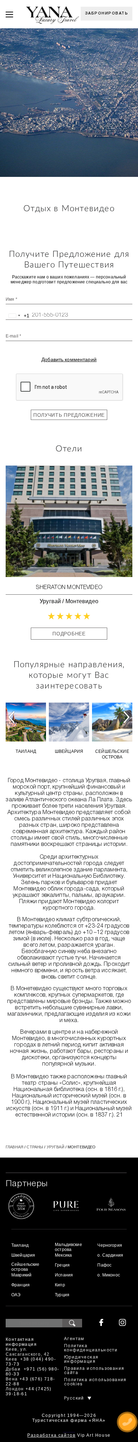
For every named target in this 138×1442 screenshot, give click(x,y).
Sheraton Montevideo (69, 587)
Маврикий (21, 1275)
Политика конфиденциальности (90, 1348)
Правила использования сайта (94, 1371)
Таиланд (26, 751)
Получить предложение (69, 415)
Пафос (104, 1265)
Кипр (60, 1284)
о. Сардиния (110, 1255)
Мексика (63, 1255)
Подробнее (68, 633)
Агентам (74, 1339)
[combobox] (17, 315)
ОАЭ (16, 1294)
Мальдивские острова (68, 1247)
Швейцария (69, 751)
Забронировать (106, 13)
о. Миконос (108, 1275)
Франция (20, 1284)
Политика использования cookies (95, 1382)
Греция (62, 1265)
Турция (62, 1294)
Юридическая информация (81, 1359)
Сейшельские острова (112, 754)
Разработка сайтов (51, 1435)
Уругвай (50, 601)
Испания (64, 1275)
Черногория (109, 1245)
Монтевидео (81, 601)
